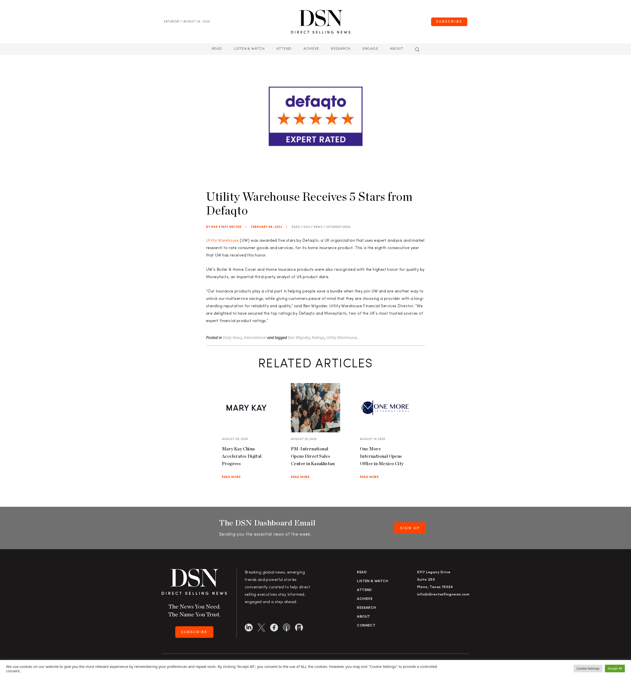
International (338, 227)
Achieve (311, 49)
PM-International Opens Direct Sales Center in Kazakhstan (312, 456)
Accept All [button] (615, 668)
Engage (370, 49)
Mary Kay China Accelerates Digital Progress (242, 456)
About (396, 49)
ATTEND (283, 49)
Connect (366, 625)
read (296, 227)
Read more (231, 477)
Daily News (312, 227)
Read (216, 49)
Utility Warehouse (222, 241)
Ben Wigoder (299, 337)
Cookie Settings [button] (588, 668)
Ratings (318, 337)
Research (340, 49)
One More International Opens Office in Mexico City (381, 456)
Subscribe (449, 22)
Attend (364, 590)
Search (417, 49)
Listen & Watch (249, 49)
